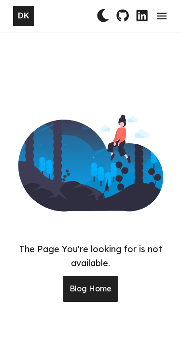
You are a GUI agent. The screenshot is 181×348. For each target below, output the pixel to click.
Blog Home (90, 288)
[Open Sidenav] (161, 15)
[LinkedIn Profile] (142, 14)
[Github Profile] (122, 14)
